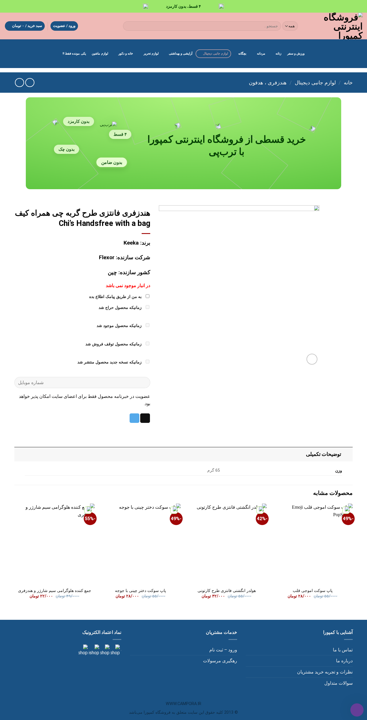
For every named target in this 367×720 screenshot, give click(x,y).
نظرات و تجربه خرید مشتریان (325, 672)
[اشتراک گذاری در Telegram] (134, 418)
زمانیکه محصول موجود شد (120, 325)
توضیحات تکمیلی (323, 454)
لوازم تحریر (151, 53)
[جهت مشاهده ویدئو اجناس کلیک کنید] (93, 650)
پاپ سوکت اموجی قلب (313, 590)
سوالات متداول (338, 683)
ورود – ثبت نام (223, 650)
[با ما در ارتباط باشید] (83, 650)
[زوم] (312, 359)
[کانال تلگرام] (104, 650)
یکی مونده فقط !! (74, 53)
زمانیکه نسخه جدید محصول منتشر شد (110, 362)
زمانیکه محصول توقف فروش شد (114, 344)
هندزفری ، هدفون (268, 83)
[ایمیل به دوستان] (145, 418)
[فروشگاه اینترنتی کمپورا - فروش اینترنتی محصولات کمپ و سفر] (335, 26)
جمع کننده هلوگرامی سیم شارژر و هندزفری (54, 590)
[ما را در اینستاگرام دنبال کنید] (115, 650)
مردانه (261, 53)
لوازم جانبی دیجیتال (215, 53)
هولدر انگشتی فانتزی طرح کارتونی (227, 590)
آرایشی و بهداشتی (180, 53)
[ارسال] (128, 26)
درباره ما (344, 660)
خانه (348, 83)
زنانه (278, 53)
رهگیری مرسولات (220, 660)
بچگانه (242, 53)
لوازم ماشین (100, 53)
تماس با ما (343, 650)
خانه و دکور (125, 53)
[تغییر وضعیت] (347, 454)
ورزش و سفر (295, 53)
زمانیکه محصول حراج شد (121, 307)
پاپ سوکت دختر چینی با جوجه (140, 590)
